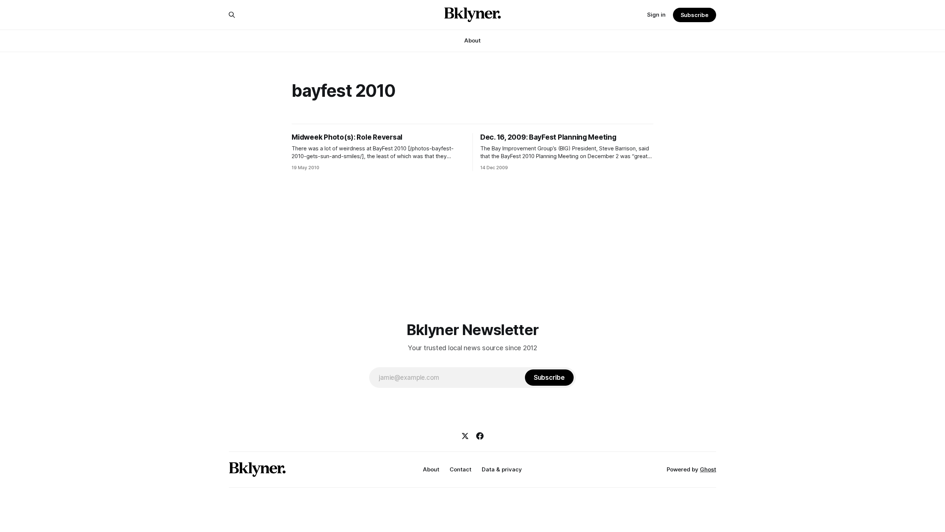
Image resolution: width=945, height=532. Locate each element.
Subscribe (694, 14)
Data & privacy (502, 469)
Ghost (708, 469)
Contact (460, 469)
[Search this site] (232, 15)
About (472, 40)
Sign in (656, 14)
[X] (465, 436)
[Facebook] (480, 436)
